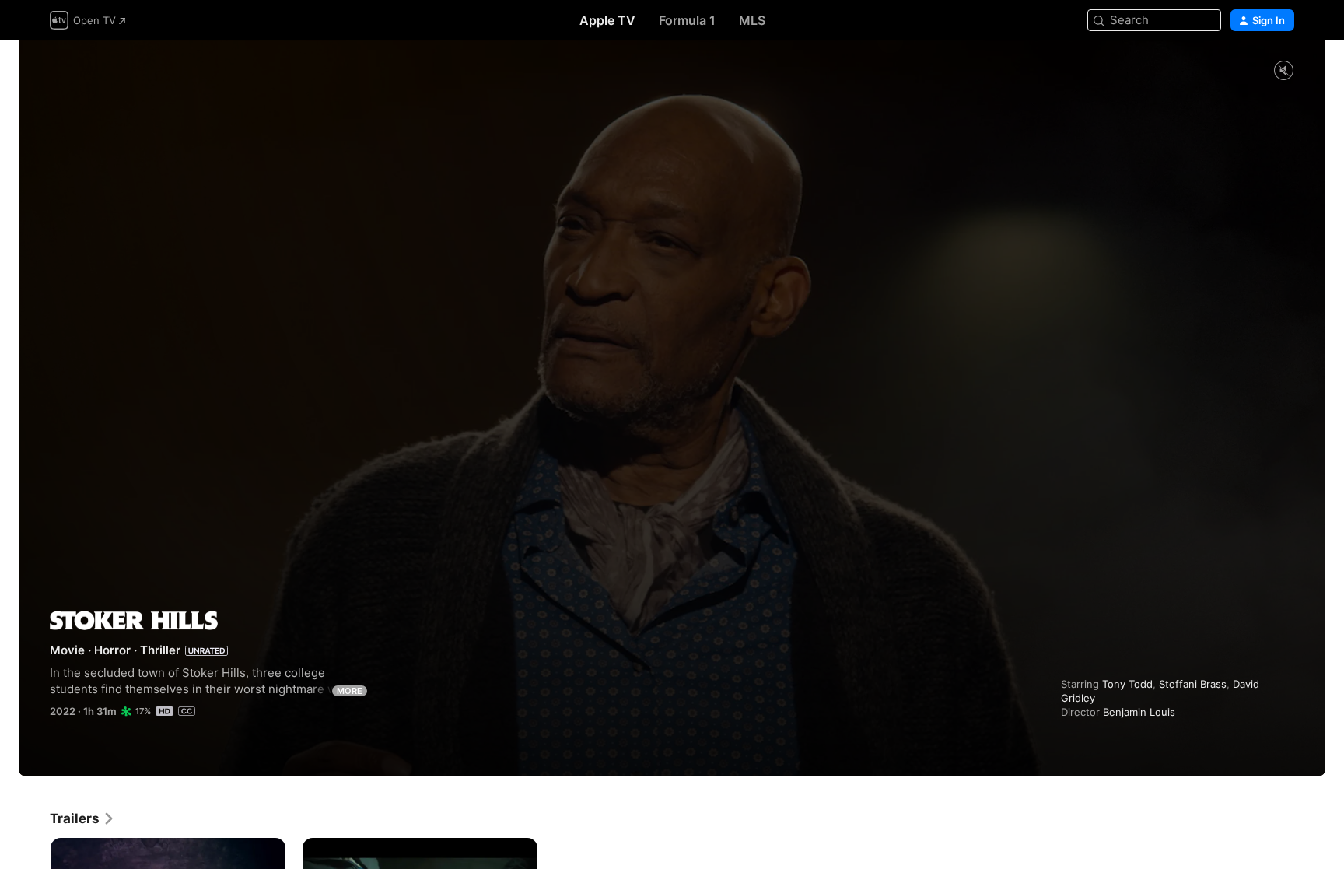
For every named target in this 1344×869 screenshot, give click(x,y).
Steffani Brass (1193, 684)
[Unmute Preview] (1283, 71)
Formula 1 (687, 20)
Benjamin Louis (1139, 712)
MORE (349, 690)
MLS (752, 20)
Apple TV (607, 20)
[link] (82, 818)
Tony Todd (1127, 684)
